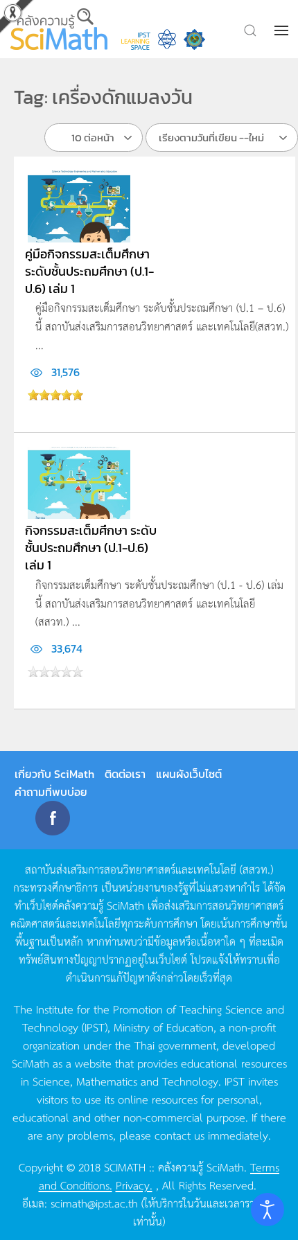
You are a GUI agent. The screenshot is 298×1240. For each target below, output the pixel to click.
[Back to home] (58, 29)
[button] (283, 30)
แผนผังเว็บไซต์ (189, 773)
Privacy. (134, 1185)
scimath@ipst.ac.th (94, 1203)
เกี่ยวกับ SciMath (54, 773)
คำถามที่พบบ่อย (51, 791)
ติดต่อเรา (125, 773)
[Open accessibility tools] (267, 1209)
